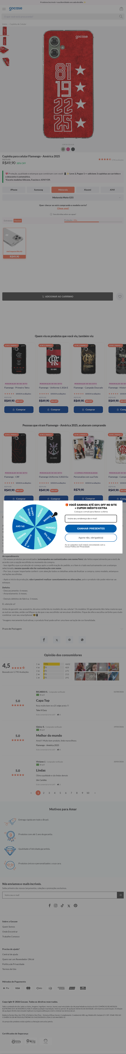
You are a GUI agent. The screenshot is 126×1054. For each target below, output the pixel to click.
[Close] (118, 504)
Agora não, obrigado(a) (91, 537)
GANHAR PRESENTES (91, 528)
